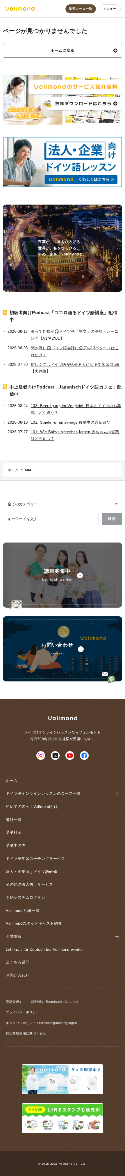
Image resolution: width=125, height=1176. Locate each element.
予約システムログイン (25, 897)
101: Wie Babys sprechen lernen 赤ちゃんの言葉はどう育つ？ (75, 435)
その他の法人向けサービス (29, 884)
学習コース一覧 (80, 8)
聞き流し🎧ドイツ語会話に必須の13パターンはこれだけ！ (75, 351)
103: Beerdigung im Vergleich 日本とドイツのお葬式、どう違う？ (76, 409)
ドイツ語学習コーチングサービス (35, 858)
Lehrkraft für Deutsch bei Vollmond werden (45, 949)
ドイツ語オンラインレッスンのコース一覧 (43, 793)
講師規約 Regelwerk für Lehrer (55, 1001)
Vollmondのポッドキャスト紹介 (34, 923)
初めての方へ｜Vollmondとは (32, 806)
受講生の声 (16, 845)
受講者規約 (14, 1001)
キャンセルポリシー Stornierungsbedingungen (41, 1023)
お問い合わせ (17, 975)
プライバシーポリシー (23, 1012)
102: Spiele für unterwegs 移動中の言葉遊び (70, 422)
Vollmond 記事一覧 (23, 910)
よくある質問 (17, 962)
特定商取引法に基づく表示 (26, 1033)
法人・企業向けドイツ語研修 (31, 871)
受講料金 (14, 832)
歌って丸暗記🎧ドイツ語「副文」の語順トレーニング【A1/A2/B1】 (74, 334)
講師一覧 (14, 819)
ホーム (12, 780)
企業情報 (14, 936)
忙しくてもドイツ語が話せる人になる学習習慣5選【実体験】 (75, 367)
